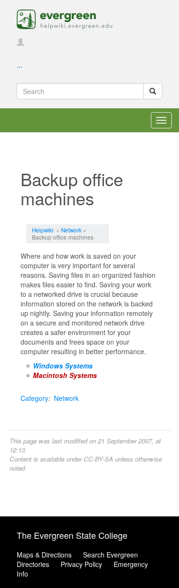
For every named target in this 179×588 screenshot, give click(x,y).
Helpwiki (42, 230)
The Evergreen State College (72, 535)
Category (34, 398)
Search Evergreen (110, 554)
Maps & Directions (44, 554)
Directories (33, 564)
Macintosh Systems (65, 375)
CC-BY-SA (98, 458)
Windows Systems (63, 365)
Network (71, 230)
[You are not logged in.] (21, 42)
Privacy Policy (81, 564)
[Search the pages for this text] (152, 91)
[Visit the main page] (64, 18)
